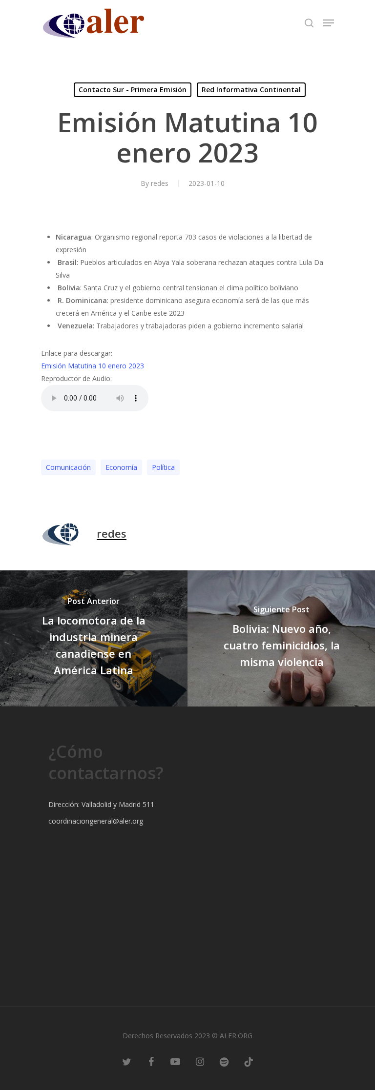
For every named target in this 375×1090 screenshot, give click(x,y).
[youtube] (175, 1060)
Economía (121, 467)
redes (159, 183)
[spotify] (224, 1060)
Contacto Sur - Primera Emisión (133, 89)
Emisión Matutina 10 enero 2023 (92, 365)
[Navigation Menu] (328, 23)
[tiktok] (248, 1060)
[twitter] (126, 1060)
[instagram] (199, 1060)
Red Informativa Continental (251, 89)
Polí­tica (163, 467)
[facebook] (151, 1060)
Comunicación (68, 467)
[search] (309, 23)
